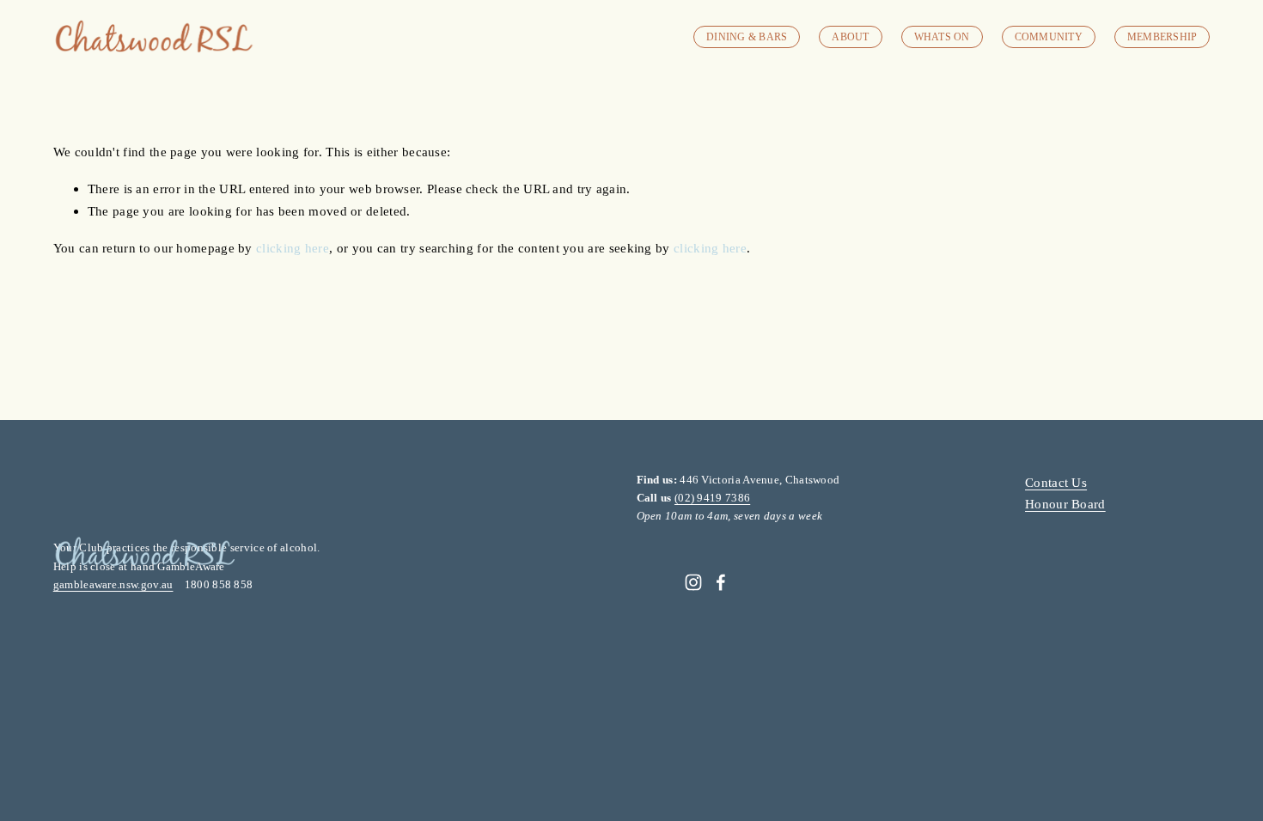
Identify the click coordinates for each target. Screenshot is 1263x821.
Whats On (942, 37)
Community (1049, 37)
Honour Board (1065, 503)
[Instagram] (693, 582)
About (850, 37)
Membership (1162, 37)
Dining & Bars (746, 37)
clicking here (292, 247)
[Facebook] (720, 582)
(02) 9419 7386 (712, 498)
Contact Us (1056, 482)
